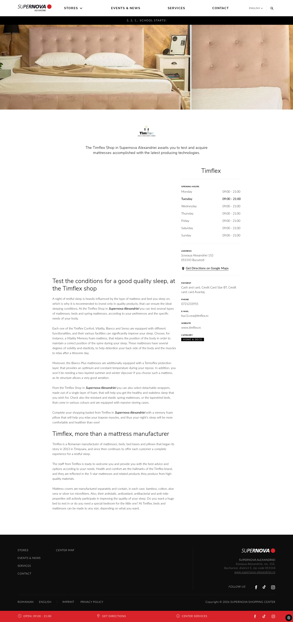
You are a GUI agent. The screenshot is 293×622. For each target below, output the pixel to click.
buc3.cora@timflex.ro (194, 315)
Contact (220, 8)
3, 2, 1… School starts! (147, 20)
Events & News (125, 8)
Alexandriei (40, 10)
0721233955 (189, 304)
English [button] (254, 8)
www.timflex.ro (191, 327)
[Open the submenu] (81, 8)
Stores (71, 8)
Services (176, 8)
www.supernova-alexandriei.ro (254, 572)
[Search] (271, 8)
